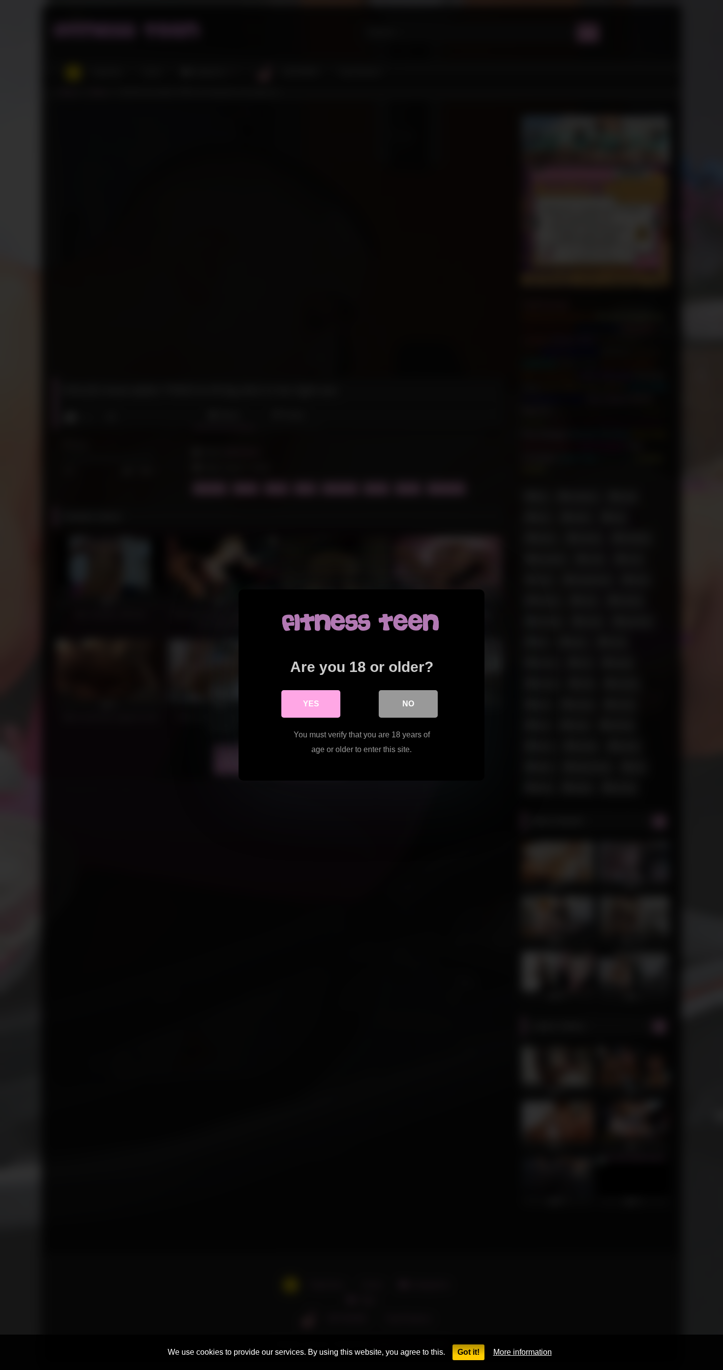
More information (522, 1352)
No (408, 704)
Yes (311, 704)
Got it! (468, 1352)
